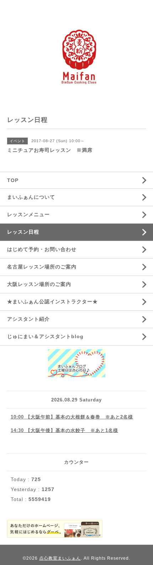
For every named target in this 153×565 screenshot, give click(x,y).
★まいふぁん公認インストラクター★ (52, 301)
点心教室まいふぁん (60, 558)
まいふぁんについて (31, 197)
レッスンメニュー (28, 214)
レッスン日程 (23, 232)
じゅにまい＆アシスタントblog (45, 336)
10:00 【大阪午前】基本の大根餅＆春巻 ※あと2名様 (72, 417)
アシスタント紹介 (28, 319)
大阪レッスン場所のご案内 (39, 284)
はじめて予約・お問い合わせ (41, 249)
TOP (13, 180)
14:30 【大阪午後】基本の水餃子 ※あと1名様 (64, 430)
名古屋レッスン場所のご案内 (41, 267)
